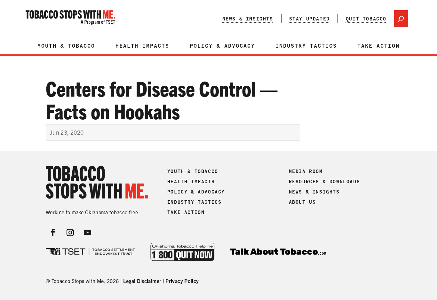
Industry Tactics (306, 46)
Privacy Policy (182, 281)
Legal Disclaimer (142, 281)
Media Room (306, 171)
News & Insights (247, 18)
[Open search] (401, 18)
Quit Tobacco (366, 18)
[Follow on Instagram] (70, 232)
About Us (302, 202)
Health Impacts (142, 46)
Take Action (378, 46)
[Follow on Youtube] (87, 232)
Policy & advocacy (222, 46)
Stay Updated (309, 18)
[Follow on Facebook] (53, 232)
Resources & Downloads (324, 182)
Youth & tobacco (66, 46)
